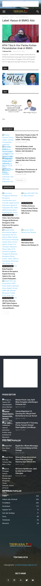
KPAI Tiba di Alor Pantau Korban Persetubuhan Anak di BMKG (19, 47)
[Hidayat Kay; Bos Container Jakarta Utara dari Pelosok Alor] (8, 161)
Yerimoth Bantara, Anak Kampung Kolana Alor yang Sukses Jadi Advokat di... (25, 149)
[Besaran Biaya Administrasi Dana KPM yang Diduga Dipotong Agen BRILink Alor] (8, 461)
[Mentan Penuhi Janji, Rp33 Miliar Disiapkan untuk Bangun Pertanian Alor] (8, 409)
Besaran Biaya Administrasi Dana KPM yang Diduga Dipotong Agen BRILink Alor (25, 459)
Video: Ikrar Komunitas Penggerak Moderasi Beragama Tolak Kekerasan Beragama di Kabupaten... (10, 222)
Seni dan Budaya (8, 215)
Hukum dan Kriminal (9, 41)
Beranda (5, 17)
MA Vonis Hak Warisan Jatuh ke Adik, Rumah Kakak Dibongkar (26, 471)
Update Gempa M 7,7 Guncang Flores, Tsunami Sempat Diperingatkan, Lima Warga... (26, 425)
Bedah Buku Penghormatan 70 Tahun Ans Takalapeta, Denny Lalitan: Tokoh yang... (26, 137)
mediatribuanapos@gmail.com (26, 565)
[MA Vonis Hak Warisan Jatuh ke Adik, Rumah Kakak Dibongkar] (8, 482)
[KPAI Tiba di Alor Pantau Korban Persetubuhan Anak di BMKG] (20, 34)
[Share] (20, 580)
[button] (38, 12)
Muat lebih (19, 180)
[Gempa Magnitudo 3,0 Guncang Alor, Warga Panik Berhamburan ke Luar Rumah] (8, 417)
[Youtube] (33, 580)
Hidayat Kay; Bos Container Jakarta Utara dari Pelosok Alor (25, 160)
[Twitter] (26, 580)
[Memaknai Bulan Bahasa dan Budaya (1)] (30, 235)
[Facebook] (8, 580)
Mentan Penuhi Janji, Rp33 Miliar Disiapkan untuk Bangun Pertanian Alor (26, 402)
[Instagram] (14, 580)
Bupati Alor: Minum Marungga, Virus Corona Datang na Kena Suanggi (26, 448)
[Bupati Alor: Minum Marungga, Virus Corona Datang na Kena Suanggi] (8, 449)
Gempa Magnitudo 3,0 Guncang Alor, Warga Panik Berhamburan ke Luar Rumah (26, 413)
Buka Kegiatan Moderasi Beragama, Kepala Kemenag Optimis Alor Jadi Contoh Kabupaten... (10, 273)
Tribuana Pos (6, 51)
